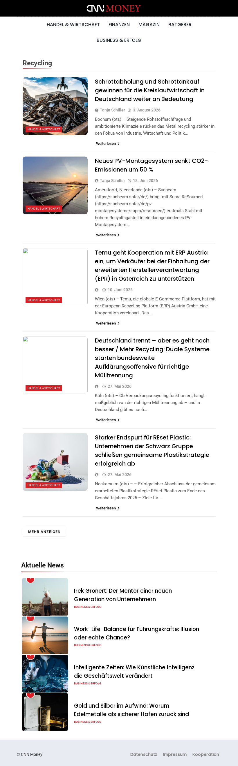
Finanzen (119, 24)
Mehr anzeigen (44, 531)
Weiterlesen (106, 143)
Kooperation (205, 754)
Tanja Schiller (112, 110)
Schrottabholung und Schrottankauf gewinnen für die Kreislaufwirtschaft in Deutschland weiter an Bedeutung (150, 90)
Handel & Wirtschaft (73, 24)
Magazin (149, 24)
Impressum (175, 754)
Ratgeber (180, 24)
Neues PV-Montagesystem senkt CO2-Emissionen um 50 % (151, 165)
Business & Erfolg (119, 40)
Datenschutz (143, 754)
